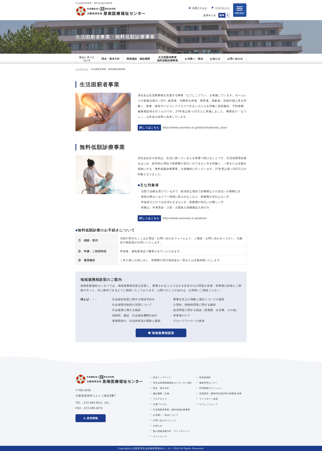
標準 (221, 15)
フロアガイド (222, 8)
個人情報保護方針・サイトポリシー (171, 431)
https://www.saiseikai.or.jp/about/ (185, 218)
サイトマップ (160, 436)
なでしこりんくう (208, 404)
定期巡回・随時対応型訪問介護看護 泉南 (220, 393)
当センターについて (87, 59)
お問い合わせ (235, 58)
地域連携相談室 (163, 333)
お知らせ (215, 58)
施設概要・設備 (161, 393)
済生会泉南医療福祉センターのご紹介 (172, 382)
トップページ (81, 69)
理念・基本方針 (110, 58)
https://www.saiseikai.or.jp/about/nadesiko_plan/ (195, 127)
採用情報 (92, 418)
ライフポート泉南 (208, 399)
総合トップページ (162, 377)
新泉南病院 (205, 377)
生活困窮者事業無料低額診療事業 (167, 59)
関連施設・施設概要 (138, 58)
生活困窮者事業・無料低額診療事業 (171, 409)
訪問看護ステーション (210, 388)
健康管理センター (208, 382)
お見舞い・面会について (165, 415)
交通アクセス (199, 8)
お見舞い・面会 (194, 58)
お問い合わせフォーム (164, 420)
